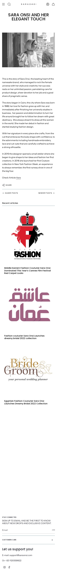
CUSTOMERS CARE (9, 540)
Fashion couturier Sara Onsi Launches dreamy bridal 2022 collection (24, 337)
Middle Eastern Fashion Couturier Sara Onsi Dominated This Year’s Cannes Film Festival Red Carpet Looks (27, 270)
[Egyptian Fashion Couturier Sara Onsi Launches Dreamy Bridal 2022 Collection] (28, 369)
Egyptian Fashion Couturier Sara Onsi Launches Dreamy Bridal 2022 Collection (25, 402)
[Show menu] (3, 4)
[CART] (53, 4)
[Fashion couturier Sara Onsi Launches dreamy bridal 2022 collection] (28, 304)
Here (18, 177)
